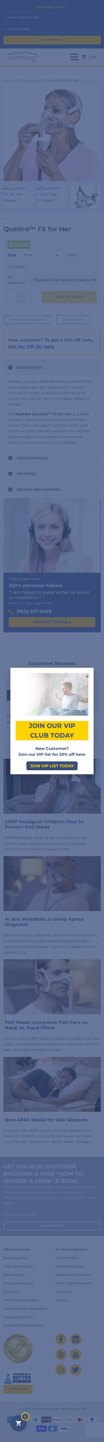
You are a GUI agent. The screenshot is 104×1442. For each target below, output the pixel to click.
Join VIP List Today (52, 765)
